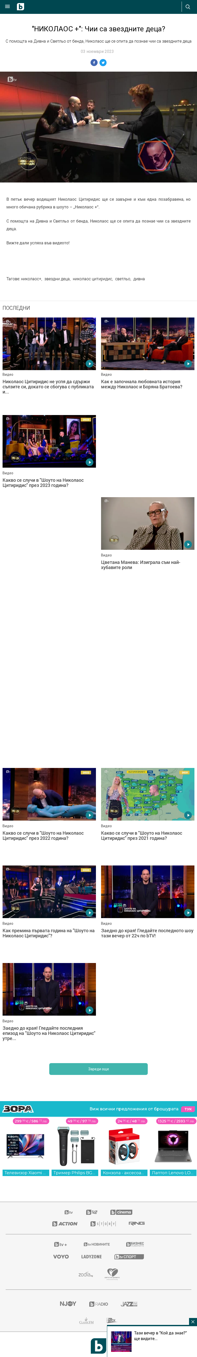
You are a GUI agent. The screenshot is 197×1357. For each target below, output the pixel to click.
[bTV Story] (103, 1223)
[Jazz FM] (129, 1304)
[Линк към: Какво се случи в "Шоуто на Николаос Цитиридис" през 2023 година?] (49, 461)
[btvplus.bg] (60, 1244)
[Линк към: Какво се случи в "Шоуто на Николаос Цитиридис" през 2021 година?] (147, 814)
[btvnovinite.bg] (97, 1244)
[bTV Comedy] (92, 1212)
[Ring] (136, 1224)
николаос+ (31, 279)
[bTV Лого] (98, 1346)
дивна (139, 279)
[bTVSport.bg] (129, 1256)
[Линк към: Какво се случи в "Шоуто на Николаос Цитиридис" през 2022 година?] (49, 814)
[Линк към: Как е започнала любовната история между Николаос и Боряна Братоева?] (147, 363)
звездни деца (57, 279)
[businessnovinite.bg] (135, 1244)
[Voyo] (61, 1256)
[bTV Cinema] (121, 1212)
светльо (122, 279)
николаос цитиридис (92, 279)
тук (188, 1109)
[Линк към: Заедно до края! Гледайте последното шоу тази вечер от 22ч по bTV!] (147, 911)
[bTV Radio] (98, 1304)
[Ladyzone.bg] (91, 1256)
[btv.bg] (69, 1212)
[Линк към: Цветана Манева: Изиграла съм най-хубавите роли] (147, 543)
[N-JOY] (68, 1304)
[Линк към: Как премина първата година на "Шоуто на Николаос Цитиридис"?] (49, 911)
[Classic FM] (86, 1320)
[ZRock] (112, 1320)
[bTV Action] (65, 1223)
